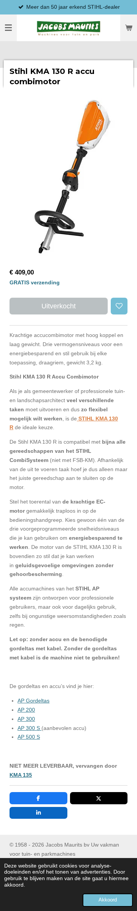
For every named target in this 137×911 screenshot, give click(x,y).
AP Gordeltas (33, 701)
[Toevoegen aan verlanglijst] (119, 306)
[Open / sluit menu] (8, 27)
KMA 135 (21, 775)
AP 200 (26, 710)
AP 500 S (29, 737)
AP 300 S (29, 728)
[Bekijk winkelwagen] (128, 27)
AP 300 (26, 719)
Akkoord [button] (108, 900)
